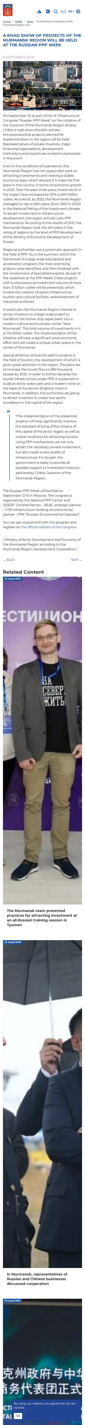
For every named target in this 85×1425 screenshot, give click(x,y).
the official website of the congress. (48, 527)
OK (18, 1416)
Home (6, 21)
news (30, 21)
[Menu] (79, 11)
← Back (9, 560)
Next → (76, 560)
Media (19, 21)
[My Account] (48, 11)
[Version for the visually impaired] (64, 11)
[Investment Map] (39, 11)
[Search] (56, 11)
